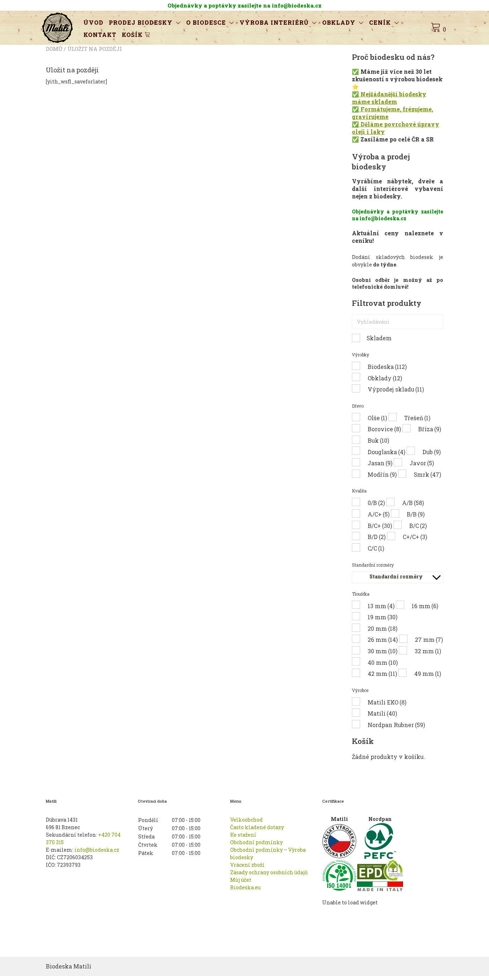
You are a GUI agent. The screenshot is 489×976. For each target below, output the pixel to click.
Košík (133, 34)
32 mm (428, 651)
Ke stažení (243, 834)
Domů (54, 48)
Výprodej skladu (396, 389)
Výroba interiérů (274, 22)
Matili (382, 713)
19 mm (382, 617)
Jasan (380, 463)
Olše (377, 418)
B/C (418, 525)
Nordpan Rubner (396, 725)
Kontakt (99, 34)
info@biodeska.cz (96, 849)
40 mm (383, 662)
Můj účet (240, 879)
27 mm (429, 639)
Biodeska (387, 366)
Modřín (382, 474)
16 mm (425, 606)
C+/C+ (415, 536)
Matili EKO (387, 702)
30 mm (382, 651)
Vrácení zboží (247, 864)
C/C (376, 548)
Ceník (380, 22)
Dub (431, 452)
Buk (378, 440)
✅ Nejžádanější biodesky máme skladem (389, 97)
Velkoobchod (246, 819)
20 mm (382, 628)
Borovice (384, 429)
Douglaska (386, 452)
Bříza (429, 429)
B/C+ (380, 525)
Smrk (427, 474)
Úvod (93, 22)
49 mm (427, 673)
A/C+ (378, 514)
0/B (376, 502)
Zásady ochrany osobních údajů (269, 872)
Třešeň (417, 418)
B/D (377, 536)
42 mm (382, 673)
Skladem (379, 338)
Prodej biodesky (141, 22)
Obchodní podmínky (256, 842)
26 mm (383, 639)
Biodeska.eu (245, 887)
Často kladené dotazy (257, 827)
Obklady (338, 22)
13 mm (381, 606)
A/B (413, 502)
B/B (416, 514)
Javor (422, 463)
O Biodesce (206, 22)
